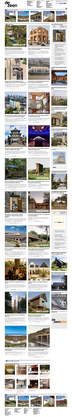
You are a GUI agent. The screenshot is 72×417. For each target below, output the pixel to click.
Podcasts (39, 7)
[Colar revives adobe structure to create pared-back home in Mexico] (39, 203)
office (38, 252)
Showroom (48, 4)
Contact (35, 414)
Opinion (38, 3)
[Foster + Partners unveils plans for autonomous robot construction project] (39, 36)
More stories (13, 361)
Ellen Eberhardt (31, 90)
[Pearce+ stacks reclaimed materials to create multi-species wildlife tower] (39, 169)
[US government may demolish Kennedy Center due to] (39, 69)
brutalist (24, 251)
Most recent (62, 26)
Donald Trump (34, 86)
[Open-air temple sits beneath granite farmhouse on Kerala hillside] (39, 303)
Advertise (35, 412)
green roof (42, 253)
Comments (35, 410)
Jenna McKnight (8, 123)
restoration (22, 153)
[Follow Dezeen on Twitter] (64, 3)
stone (38, 354)
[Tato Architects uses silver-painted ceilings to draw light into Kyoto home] (39, 103)
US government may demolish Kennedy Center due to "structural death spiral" (59, 50)
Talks (38, 4)
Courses (48, 6)
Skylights (30, 118)
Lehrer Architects (12, 118)
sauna (33, 152)
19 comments (20, 323)
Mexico (33, 219)
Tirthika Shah (7, 55)
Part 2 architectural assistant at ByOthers (60, 248)
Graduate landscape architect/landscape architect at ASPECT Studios (60, 235)
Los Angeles (10, 252)
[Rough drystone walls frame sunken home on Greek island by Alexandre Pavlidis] (39, 337)
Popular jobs (54, 213)
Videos (38, 5)
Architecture (30, 2)
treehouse (14, 85)
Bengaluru (18, 52)
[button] (66, 8)
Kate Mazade (7, 189)
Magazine (29, 1)
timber (47, 53)
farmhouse (7, 52)
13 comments (42, 90)
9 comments (43, 289)
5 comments (42, 122)
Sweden (12, 220)
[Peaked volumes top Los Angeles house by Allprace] (39, 270)
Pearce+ (37, 184)
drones (40, 53)
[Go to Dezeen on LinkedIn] (62, 3)
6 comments (18, 256)
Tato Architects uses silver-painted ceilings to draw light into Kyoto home (60, 54)
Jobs (47, 2)
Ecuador (19, 187)
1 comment (17, 87)
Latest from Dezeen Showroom (12, 364)
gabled (38, 286)
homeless (22, 119)
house (32, 352)
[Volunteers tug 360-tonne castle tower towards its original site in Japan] (16, 136)
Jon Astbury (30, 122)
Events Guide (49, 3)
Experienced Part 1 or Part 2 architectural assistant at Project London (60, 244)
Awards (47, 1)
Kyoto (47, 119)
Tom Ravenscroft (31, 155)
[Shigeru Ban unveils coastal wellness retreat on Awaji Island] (16, 337)
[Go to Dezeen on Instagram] (61, 3)
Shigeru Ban (19, 351)
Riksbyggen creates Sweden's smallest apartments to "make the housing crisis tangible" (14, 215)
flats (13, 219)
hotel (14, 352)
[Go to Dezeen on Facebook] (63, 3)
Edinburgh (30, 153)
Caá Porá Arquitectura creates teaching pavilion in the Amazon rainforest (60, 58)
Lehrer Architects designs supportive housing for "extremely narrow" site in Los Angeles (59, 63)
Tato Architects (40, 120)
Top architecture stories (57, 24)
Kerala (43, 318)
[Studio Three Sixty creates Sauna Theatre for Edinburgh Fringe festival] (39, 136)
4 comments (19, 123)
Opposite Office (18, 84)
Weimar (19, 86)
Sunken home (34, 11)
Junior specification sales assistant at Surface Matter (60, 231)
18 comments (19, 223)
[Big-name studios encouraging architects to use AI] (16, 270)
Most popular (54, 26)
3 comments (40, 55)
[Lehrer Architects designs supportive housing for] (16, 103)
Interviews (39, 2)
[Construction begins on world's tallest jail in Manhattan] (16, 303)
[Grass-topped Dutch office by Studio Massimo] (39, 237)
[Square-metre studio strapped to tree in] (16, 69)
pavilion (19, 185)
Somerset (37, 186)
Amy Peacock (30, 55)
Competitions (49, 7)
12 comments (42, 356)
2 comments (42, 221)
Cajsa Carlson (7, 223)
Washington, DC (35, 85)
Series (38, 1)
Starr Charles (30, 221)
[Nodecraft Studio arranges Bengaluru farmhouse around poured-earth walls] (16, 36)
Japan (7, 153)
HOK (6, 318)
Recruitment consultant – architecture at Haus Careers (60, 239)
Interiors (29, 3)
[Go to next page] (6, 24)
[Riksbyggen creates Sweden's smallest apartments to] (16, 203)
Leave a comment (18, 55)
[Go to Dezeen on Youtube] (66, 3)
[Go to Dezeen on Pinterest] (59, 3)
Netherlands (43, 252)
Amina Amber (30, 321)
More (10, 54)
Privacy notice (36, 413)
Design (28, 4)
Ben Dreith (7, 256)
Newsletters (39, 6)
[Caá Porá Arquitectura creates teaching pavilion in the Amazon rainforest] (16, 169)
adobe (34, 218)
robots (36, 53)
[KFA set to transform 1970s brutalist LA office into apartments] (16, 237)
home (44, 119)
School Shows (49, 5)
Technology (29, 5)
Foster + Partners (36, 51)
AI (9, 285)
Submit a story (36, 411)
